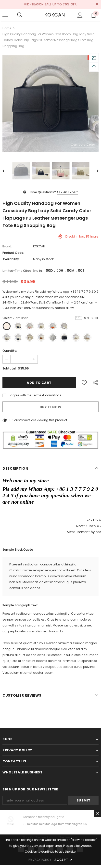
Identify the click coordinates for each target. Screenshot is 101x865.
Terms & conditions (46, 395)
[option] (50, 103)
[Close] (97, 813)
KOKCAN (50, 14)
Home (6, 28)
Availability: (11, 259)
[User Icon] (80, 15)
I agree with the (20, 395)
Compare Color (83, 145)
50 (11, 420)
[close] (96, 4)
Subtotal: (9, 368)
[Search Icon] (19, 15)
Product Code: (13, 253)
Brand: (7, 246)
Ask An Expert (67, 192)
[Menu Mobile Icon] (5, 15)
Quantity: (9, 351)
